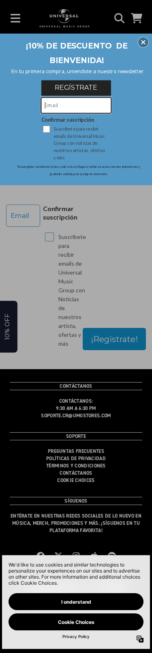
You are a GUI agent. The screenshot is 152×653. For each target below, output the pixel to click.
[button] (143, 42)
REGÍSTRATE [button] (76, 87)
